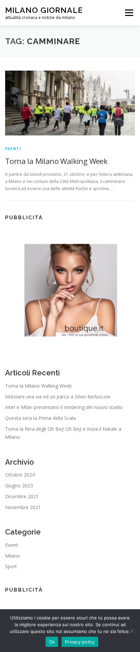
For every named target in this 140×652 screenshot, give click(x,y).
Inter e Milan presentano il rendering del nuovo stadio (64, 407)
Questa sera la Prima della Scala (40, 418)
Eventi (13, 148)
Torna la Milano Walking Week (56, 161)
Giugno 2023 (19, 485)
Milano (12, 556)
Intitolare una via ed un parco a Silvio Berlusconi (57, 396)
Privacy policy (80, 642)
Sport (11, 566)
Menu (128, 13)
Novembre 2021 (23, 507)
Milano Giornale (44, 10)
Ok (52, 642)
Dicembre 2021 (22, 496)
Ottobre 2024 (20, 474)
